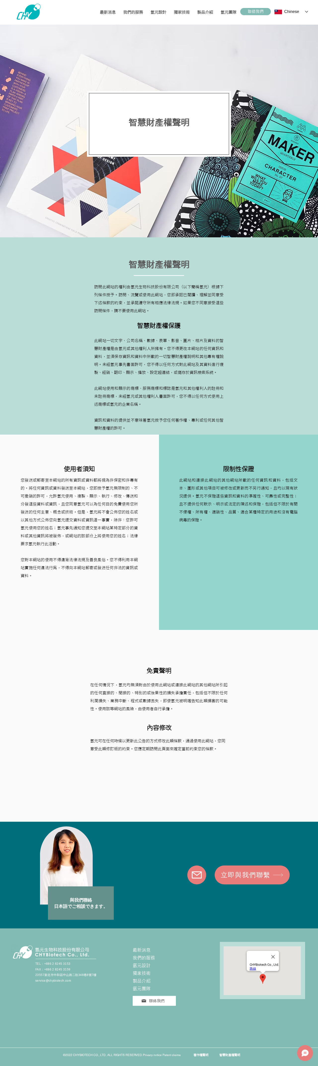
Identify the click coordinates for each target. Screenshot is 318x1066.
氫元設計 (142, 965)
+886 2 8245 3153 (57, 963)
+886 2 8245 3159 (57, 969)
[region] (79, 874)
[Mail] (196, 874)
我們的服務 (144, 958)
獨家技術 (142, 973)
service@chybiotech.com (53, 980)
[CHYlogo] (25, 12)
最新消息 (142, 950)
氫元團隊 (142, 989)
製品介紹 (142, 981)
